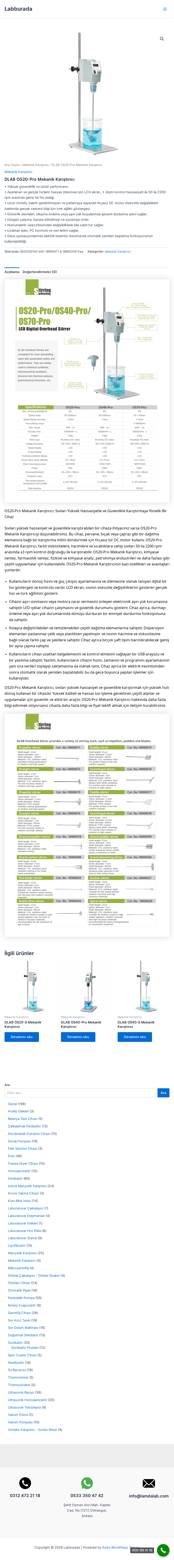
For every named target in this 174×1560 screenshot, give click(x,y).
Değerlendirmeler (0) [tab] (40, 272)
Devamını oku (22, 1037)
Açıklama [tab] (12, 272)
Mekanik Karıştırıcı (35, 165)
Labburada (18, 8)
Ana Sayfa (12, 165)
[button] (162, 39)
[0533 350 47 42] (163, 1550)
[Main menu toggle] (164, 8)
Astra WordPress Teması (121, 1547)
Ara (7, 1085)
